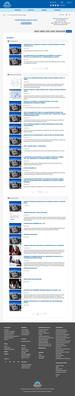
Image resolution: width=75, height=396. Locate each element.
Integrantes (42, 31)
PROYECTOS (31, 10)
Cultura (40, 354)
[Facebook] (18, 361)
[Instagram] (9, 361)
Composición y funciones (41, 329)
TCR (56, 376)
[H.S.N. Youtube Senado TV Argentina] (51, 6)
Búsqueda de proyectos (23, 341)
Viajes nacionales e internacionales (58, 337)
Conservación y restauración (58, 370)
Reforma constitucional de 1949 (41, 344)
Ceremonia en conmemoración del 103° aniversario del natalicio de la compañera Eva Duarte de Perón (43, 257)
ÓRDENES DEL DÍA (41, 348)
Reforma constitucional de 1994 (41, 345)
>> (42, 314)
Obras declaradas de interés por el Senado (41, 338)
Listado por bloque (23, 331)
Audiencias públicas (58, 355)
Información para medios (6, 349)
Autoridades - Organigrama (6, 331)
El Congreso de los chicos (58, 372)
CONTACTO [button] (69, 2)
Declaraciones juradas (58, 344)
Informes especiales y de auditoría (58, 352)
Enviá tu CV (6, 339)
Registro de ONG (58, 369)
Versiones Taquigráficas (23, 354)
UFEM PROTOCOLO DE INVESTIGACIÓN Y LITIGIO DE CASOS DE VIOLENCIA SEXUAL (44, 135)
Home (4, 15)
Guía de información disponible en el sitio (58, 358)
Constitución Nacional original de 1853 (6, 336)
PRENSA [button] (61, 2)
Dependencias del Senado (6, 333)
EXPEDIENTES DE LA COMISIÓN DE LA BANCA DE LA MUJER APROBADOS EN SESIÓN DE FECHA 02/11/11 (44, 45)
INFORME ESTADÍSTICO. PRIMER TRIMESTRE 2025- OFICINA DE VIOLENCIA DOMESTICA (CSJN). (45, 90)
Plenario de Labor (23, 349)
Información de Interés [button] (15, 74)
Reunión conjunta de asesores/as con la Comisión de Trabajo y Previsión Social (44, 202)
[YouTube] (5, 361)
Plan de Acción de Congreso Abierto (58, 349)
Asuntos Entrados (23, 351)
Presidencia (6, 329)
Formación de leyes (41, 331)
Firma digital (58, 357)
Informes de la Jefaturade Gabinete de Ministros (41, 341)
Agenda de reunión (26, 23)
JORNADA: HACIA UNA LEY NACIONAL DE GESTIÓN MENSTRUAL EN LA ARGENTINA (44, 245)
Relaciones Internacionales (41, 333)
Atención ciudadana (58, 365)
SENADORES (18, 10)
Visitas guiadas (41, 356)
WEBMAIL (58, 375)
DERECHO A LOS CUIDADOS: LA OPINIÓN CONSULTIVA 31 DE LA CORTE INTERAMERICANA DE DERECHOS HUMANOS (41, 102)
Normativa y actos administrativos (58, 334)
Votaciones (23, 348)
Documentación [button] (13, 41)
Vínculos (47, 31)
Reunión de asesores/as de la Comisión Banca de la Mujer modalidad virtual (43, 301)
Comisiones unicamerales (23, 364)
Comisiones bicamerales (23, 366)
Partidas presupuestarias (58, 339)
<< (32, 68)
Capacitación (41, 358)
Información (69, 31)
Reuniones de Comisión (60, 31)
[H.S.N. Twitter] (56, 6)
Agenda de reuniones (23, 367)
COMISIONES (57, 10)
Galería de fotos (6, 347)
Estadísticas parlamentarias (41, 336)
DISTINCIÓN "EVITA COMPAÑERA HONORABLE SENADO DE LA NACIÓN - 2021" (42, 290)
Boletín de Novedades (23, 356)
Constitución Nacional (6, 334)
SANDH (57, 367)
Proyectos (53, 31)
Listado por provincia (23, 333)
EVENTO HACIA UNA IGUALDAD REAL (33, 279)
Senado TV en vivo (23, 357)
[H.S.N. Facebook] (58, 6)
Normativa (37, 31)
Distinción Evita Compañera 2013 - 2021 (34, 223)
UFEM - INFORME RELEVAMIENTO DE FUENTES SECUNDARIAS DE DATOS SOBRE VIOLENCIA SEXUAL (43, 124)
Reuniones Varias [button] (13, 198)
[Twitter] (14, 361)
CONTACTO (6, 354)
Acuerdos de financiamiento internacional (58, 346)
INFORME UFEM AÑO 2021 (30, 168)
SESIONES (44, 10)
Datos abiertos (58, 353)
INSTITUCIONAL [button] (53, 2)
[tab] (37, 41)
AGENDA (6, 351)
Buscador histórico (23, 334)
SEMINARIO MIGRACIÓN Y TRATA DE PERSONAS (35, 212)
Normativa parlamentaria (58, 333)
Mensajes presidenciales (41, 339)
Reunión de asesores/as (30, 234)
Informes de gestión (58, 350)
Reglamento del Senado (6, 338)
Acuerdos (40, 334)
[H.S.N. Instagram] (54, 6)
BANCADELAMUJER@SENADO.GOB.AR (60, 18)
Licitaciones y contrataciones (58, 336)
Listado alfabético (23, 329)
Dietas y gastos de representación (58, 342)
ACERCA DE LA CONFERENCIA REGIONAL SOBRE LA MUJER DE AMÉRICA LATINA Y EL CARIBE (44, 78)
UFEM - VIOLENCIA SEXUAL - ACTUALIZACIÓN (35, 146)
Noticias (5, 346)
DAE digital (23, 352)
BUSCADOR (62, 5)
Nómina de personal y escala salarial (58, 341)
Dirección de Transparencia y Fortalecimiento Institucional (58, 330)
